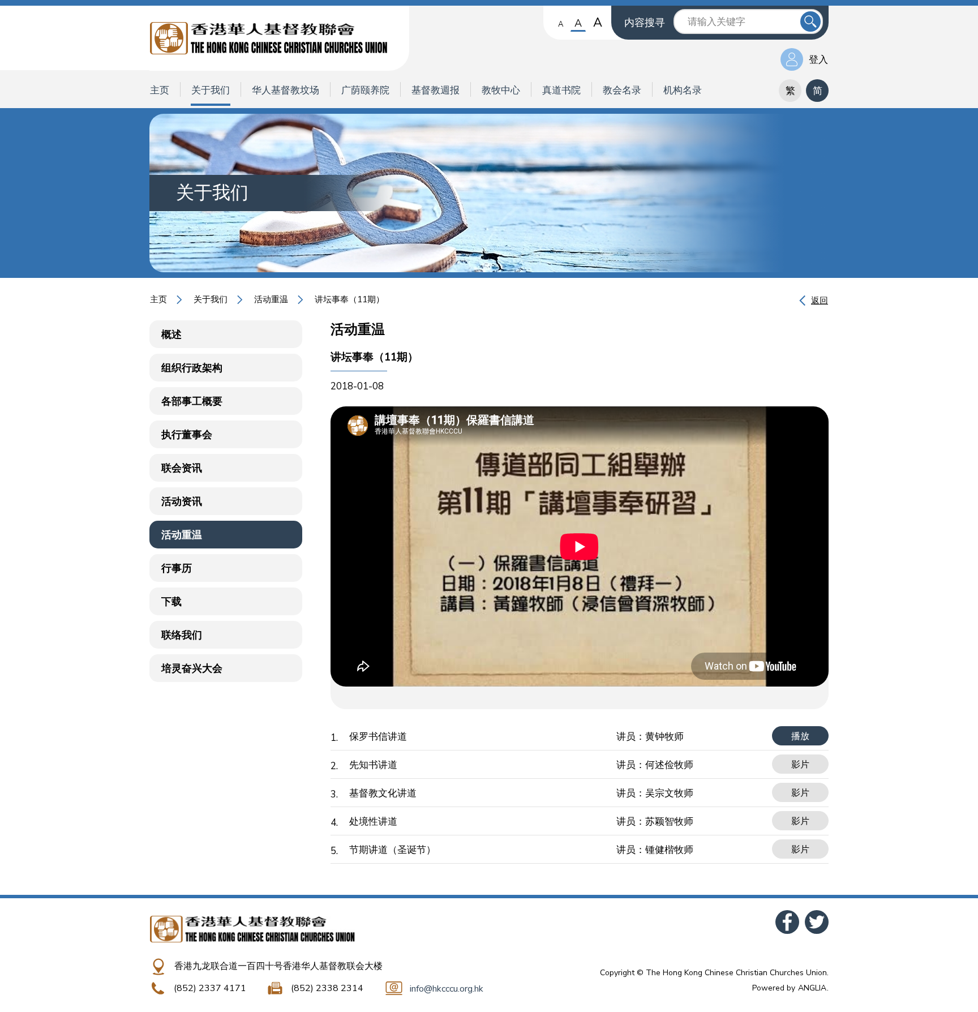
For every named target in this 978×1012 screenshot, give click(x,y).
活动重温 (271, 299)
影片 (800, 764)
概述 (171, 334)
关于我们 (210, 90)
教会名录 (622, 90)
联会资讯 (181, 468)
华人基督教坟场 (285, 90)
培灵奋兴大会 (191, 668)
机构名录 (682, 90)
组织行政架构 (191, 368)
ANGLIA (812, 988)
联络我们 (181, 635)
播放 (800, 736)
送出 (810, 21)
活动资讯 (181, 501)
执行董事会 (186, 434)
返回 (819, 300)
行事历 (176, 568)
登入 (818, 59)
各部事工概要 (191, 401)
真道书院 (561, 90)
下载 (171, 601)
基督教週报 (435, 90)
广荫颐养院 (365, 90)
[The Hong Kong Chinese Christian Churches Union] (279, 38)
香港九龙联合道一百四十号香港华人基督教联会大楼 (278, 966)
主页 (159, 90)
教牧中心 (501, 90)
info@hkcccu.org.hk (446, 989)
